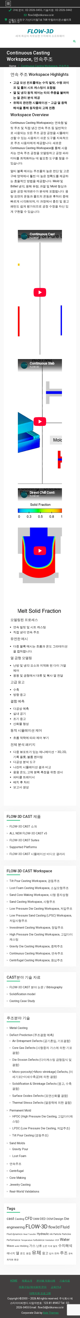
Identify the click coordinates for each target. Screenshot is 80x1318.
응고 (45, 1253)
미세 (50, 1246)
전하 (56, 1253)
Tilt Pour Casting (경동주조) (30, 1135)
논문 (45, 1246)
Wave (10, 1246)
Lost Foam (19, 1156)
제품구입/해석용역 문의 (33, 1286)
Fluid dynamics (15, 1234)
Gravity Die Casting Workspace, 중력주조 (36, 946)
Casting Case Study (22, 1001)
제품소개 (27, 1280)
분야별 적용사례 (45, 1280)
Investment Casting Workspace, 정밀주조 (36, 927)
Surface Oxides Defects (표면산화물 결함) (40, 1096)
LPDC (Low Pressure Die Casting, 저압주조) (41, 1128)
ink (51, 1234)
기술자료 (65, 1280)
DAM (36, 1219)
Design (58, 1219)
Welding (24, 1246)
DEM (50, 1219)
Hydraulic (43, 1234)
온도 (22, 1253)
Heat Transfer (29, 1234)
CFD (28, 1218)
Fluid (65, 1227)
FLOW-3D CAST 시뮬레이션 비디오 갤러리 (37, 854)
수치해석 (65, 1246)
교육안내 (56, 1286)
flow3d (54, 1227)
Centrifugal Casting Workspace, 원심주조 (36, 960)
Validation (49, 1240)
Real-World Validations (24, 1191)
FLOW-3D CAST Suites (24, 840)
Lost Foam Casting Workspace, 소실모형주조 (39, 888)
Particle (57, 1234)
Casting (19, 1219)
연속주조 (15, 1164)
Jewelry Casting (20, 1184)
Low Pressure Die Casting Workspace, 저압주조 (40, 908)
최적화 (10, 1259)
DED (43, 1219)
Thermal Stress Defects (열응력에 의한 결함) (41, 1102)
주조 (64, 1253)
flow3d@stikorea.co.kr (41, 15)
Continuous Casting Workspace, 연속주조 (36, 953)
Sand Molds (17, 1143)
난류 (39, 1246)
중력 (70, 1253)
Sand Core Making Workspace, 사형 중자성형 (38, 895)
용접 (28, 1253)
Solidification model (22, 994)
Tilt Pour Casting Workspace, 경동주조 (34, 881)
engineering (16, 1227)
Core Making (17, 1178)
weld (17, 1246)
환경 (16, 1259)
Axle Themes (51, 1312)
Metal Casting (18, 1028)
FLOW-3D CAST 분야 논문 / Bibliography (36, 987)
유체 (36, 1252)
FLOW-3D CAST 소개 (23, 826)
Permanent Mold (20, 1110)
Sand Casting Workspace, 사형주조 (32, 902)
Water (65, 1239)
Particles (66, 1234)
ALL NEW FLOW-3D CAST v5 (28, 833)
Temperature (27, 1240)
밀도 (55, 1246)
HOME (13, 1280)
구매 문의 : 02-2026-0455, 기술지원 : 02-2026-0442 (42, 10)
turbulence (38, 1240)
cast (10, 1218)
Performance (13, 1240)
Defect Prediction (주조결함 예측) (31, 1035)
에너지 (11, 1253)
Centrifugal (16, 1171)
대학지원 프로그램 (40, 1293)
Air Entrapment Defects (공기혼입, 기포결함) (41, 1041)
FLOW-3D (40, 31)
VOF (57, 1240)
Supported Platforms (23, 847)
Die (66, 1219)
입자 (51, 1253)
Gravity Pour (20, 1149)
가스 (32, 1246)
